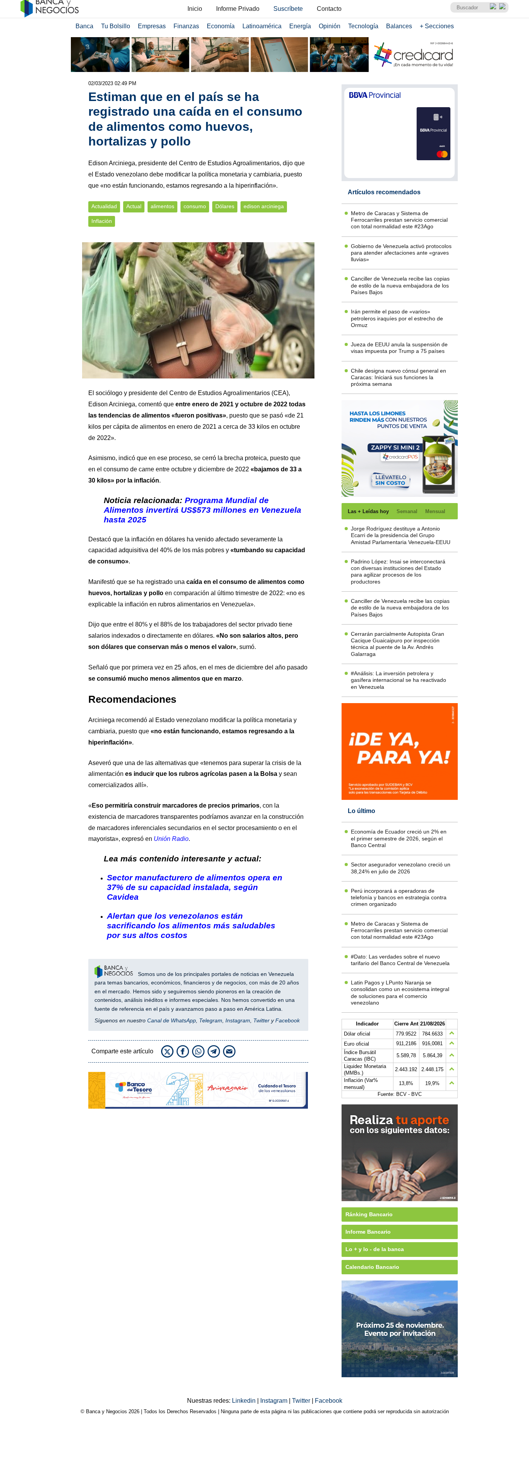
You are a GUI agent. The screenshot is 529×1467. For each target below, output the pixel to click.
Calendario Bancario (372, 1267)
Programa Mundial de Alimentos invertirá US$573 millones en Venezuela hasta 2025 (202, 510)
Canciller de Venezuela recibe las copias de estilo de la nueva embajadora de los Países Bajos (400, 285)
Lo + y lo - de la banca (374, 1249)
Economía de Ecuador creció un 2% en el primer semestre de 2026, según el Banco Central (399, 838)
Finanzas (186, 26)
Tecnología (363, 26)
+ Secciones (437, 26)
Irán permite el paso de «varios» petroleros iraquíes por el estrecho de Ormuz (397, 318)
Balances (399, 26)
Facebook (287, 1020)
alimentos (162, 206)
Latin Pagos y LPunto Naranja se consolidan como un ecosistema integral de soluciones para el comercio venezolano (400, 992)
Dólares (224, 206)
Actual (133, 206)
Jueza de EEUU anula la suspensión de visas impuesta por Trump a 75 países (399, 347)
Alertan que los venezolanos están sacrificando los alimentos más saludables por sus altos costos (191, 925)
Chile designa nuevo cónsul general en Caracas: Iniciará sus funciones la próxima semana (398, 377)
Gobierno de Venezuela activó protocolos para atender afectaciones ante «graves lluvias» (401, 253)
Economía (221, 26)
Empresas (152, 26)
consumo (195, 206)
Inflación (101, 221)
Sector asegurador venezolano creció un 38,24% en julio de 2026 (400, 867)
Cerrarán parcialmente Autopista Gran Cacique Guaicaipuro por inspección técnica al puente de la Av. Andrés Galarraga (397, 644)
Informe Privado (237, 8)
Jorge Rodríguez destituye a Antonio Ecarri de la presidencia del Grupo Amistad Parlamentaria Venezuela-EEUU (400, 535)
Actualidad (104, 206)
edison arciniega (264, 206)
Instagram (237, 1020)
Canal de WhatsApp (171, 1020)
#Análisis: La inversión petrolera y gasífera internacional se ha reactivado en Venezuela (398, 680)
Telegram (210, 1020)
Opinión (329, 26)
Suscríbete (288, 8)
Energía (300, 26)
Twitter (261, 1020)
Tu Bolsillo (115, 26)
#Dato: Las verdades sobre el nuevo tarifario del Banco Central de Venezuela (400, 959)
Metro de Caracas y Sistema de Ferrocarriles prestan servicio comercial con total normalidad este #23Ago (399, 220)
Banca (84, 26)
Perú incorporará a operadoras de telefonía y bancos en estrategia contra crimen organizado (399, 897)
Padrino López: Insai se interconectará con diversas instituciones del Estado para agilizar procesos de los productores (398, 571)
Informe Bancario (368, 1232)
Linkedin (244, 1400)
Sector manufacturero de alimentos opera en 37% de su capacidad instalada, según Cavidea (194, 887)
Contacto (329, 8)
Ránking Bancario (369, 1214)
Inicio (194, 8)
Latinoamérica (262, 26)
